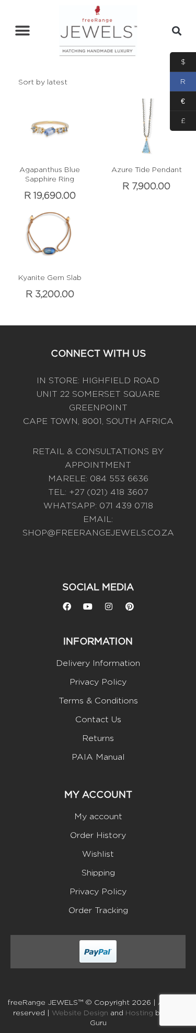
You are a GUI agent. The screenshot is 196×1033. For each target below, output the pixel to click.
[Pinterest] (129, 606)
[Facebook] (67, 606)
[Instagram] (109, 606)
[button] (22, 31)
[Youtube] (88, 606)
